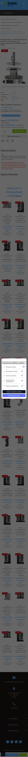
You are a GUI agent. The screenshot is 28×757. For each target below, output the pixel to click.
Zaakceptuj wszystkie (14, 395)
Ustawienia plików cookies (13, 362)
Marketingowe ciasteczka (12, 371)
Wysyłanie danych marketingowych (10, 380)
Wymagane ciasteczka (11, 366)
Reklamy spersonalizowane (12, 386)
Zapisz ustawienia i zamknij (14, 391)
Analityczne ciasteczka (11, 375)
